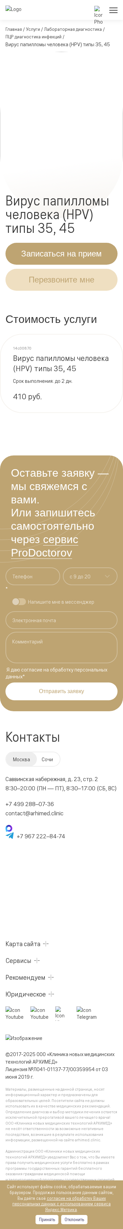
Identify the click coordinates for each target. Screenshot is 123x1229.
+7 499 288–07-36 (29, 803)
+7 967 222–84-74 (41, 835)
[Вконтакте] (62, 1013)
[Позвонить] (98, 10)
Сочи (47, 759)
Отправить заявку (61, 691)
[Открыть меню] (113, 10)
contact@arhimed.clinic (34, 812)
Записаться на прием (61, 253)
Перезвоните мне (61, 279)
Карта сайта (22, 943)
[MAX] (35, 828)
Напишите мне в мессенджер (61, 601)
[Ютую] (14, 1013)
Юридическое (25, 994)
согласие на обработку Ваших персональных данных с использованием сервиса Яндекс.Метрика (61, 1203)
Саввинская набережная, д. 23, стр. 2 (51, 778)
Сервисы (18, 960)
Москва (21, 759)
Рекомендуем (25, 977)
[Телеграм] (87, 1013)
